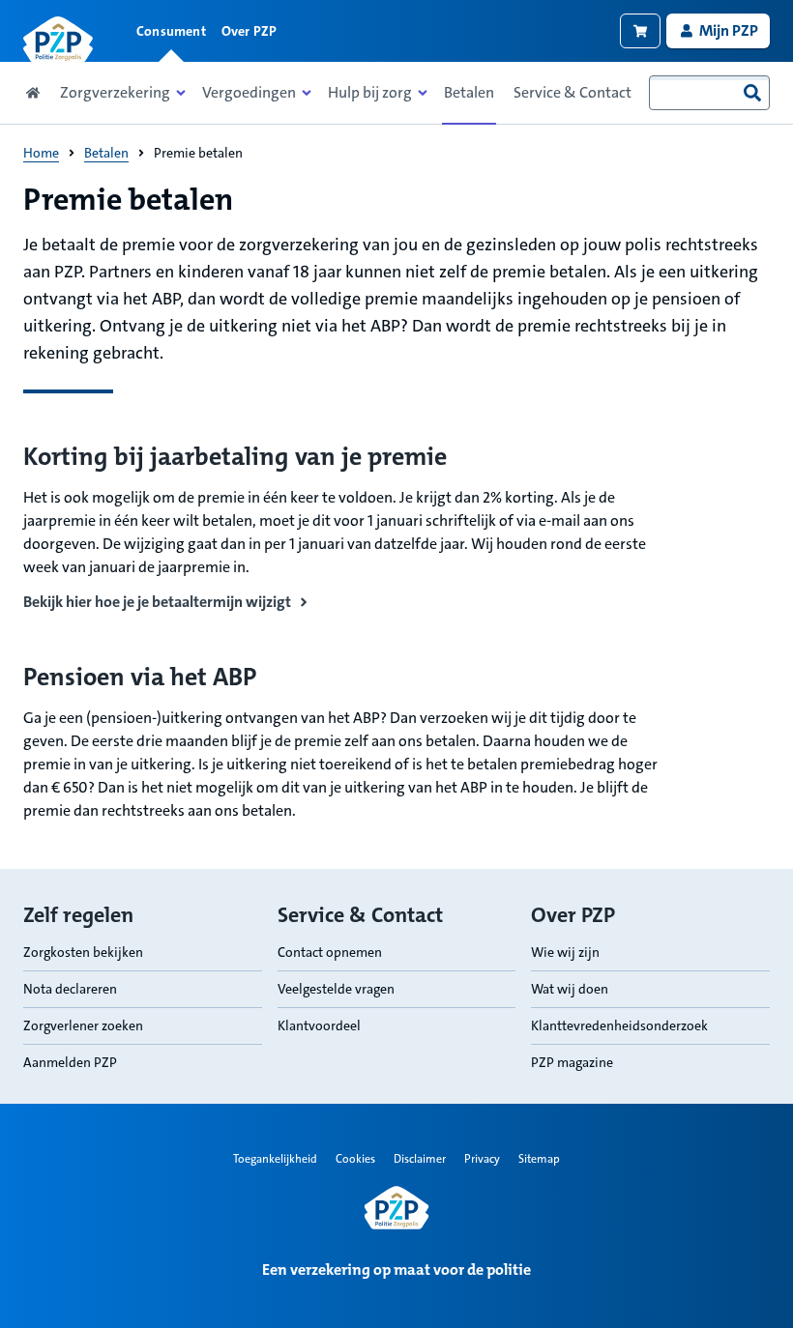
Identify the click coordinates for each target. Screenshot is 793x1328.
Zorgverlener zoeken (83, 1025)
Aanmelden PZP (70, 1062)
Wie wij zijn (565, 952)
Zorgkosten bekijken (83, 952)
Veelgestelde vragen (336, 988)
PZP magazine (572, 1062)
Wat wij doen (569, 988)
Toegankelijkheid (275, 1159)
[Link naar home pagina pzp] (58, 40)
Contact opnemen (330, 952)
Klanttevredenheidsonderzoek (619, 1025)
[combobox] (709, 92)
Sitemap (539, 1159)
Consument (171, 31)
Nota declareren (70, 988)
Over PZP (249, 31)
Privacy (482, 1159)
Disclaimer (420, 1159)
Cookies (355, 1159)
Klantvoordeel (319, 1025)
